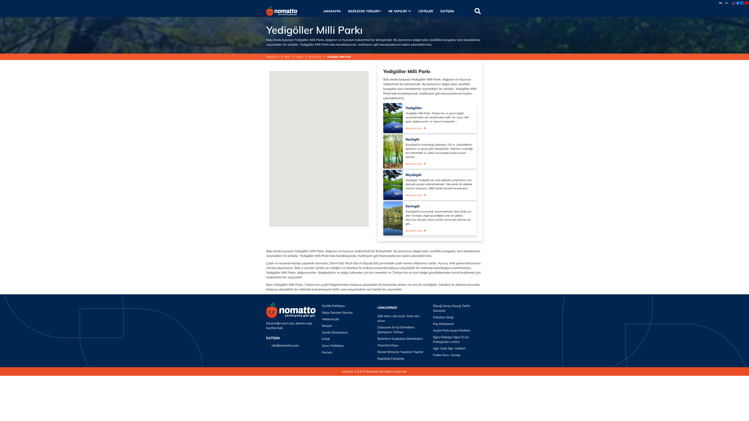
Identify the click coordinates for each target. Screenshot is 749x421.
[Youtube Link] (746, 3)
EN (726, 3)
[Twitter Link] (738, 3)
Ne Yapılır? (398, 11)
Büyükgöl (413, 174)
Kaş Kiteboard (443, 324)
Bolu (287, 56)
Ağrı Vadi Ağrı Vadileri (449, 348)
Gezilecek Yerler (363, 11)
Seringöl (413, 206)
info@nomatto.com (285, 345)
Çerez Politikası (333, 346)
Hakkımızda (330, 319)
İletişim (447, 11)
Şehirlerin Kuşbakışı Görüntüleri (400, 339)
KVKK (326, 339)
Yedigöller (414, 108)
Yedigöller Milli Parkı (339, 56)
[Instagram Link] (733, 3)
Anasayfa (332, 11)
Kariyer (327, 352)
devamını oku (414, 128)
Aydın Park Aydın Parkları (451, 330)
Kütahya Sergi (443, 317)
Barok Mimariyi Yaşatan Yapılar (400, 352)
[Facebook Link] (742, 3)
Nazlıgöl (412, 139)
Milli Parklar (315, 56)
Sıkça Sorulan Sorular (337, 312)
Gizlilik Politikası (333, 306)
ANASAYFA (273, 56)
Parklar (300, 56)
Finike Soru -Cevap (446, 355)
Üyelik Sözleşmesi (335, 332)
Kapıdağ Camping (390, 358)
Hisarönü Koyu (387, 345)
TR (720, 3)
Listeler (425, 11)
